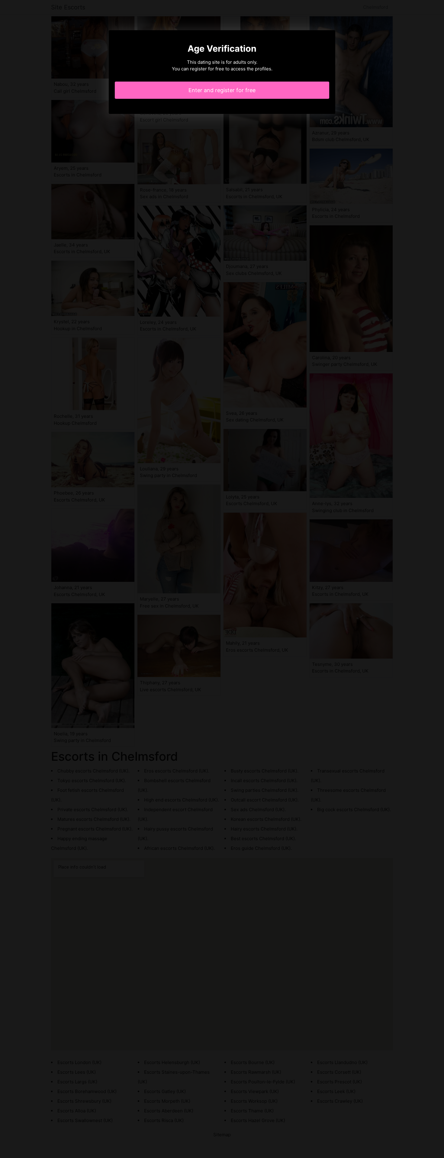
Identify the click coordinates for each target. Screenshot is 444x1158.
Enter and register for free (222, 90)
